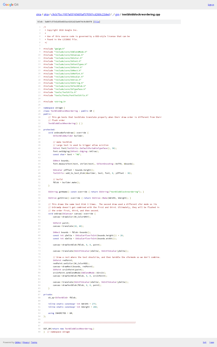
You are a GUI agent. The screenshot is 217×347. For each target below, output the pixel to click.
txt (204, 342)
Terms (34, 342)
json (211, 342)
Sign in (211, 4)
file (96, 21)
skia (38, 14)
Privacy (25, 342)
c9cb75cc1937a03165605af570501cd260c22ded (80, 14)
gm (117, 14)
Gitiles (18, 342)
